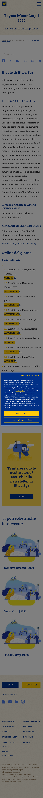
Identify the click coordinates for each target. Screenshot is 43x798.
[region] (21, 399)
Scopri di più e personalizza (21, 420)
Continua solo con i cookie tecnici (29, 375)
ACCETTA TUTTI (21, 414)
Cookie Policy (20, 391)
